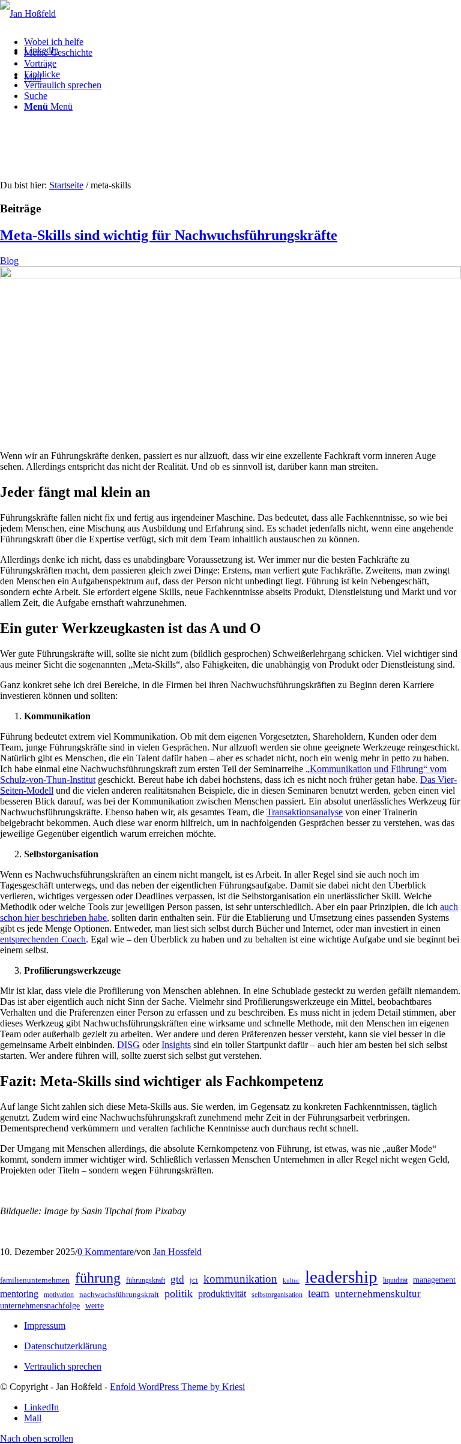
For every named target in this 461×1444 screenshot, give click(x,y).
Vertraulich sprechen (62, 1366)
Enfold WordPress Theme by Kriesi (177, 1387)
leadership (341, 1276)
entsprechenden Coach (43, 939)
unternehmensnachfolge (40, 1305)
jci (194, 1279)
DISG (128, 1045)
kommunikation (240, 1278)
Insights (176, 1045)
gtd (177, 1279)
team (319, 1293)
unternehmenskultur (378, 1293)
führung (98, 1278)
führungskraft (145, 1280)
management (434, 1279)
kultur (291, 1280)
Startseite (66, 185)
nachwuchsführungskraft (119, 1294)
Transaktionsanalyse (305, 812)
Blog (9, 261)
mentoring (19, 1293)
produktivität (222, 1294)
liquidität (395, 1280)
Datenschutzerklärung (65, 1346)
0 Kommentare (105, 1252)
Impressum (44, 1325)
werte (94, 1305)
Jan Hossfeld (177, 1252)
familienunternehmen (35, 1279)
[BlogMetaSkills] (230, 275)
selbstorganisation (277, 1294)
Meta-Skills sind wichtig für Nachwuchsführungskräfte (168, 235)
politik (178, 1293)
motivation (59, 1294)
